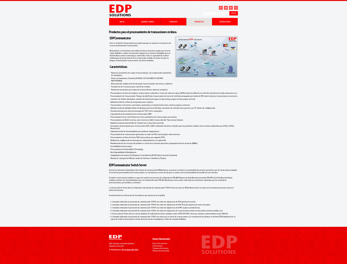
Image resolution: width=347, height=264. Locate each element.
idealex (115, 237)
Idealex (137, 10)
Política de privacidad (160, 250)
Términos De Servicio (160, 248)
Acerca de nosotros (159, 243)
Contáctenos (157, 246)
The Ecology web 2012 (129, 249)
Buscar (233, 13)
